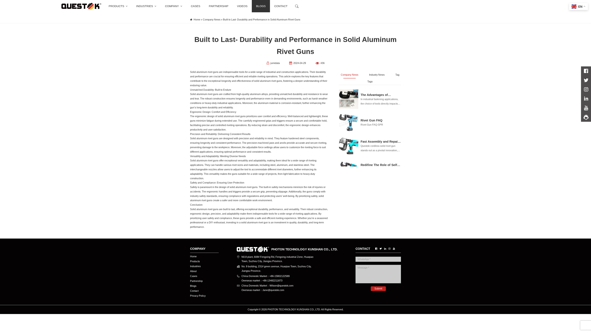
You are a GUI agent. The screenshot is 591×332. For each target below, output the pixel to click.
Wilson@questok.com (281, 285)
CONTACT (280, 6)
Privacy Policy (198, 295)
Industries (195, 266)
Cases (193, 276)
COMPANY (172, 6)
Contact (194, 291)
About (193, 271)
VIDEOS (242, 6)
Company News (211, 19)
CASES (195, 6)
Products (195, 261)
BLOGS (261, 6)
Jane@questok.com (273, 290)
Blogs (193, 286)
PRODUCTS (116, 6)
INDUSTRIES (144, 6)
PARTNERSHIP (218, 6)
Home (197, 19)
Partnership (196, 281)
